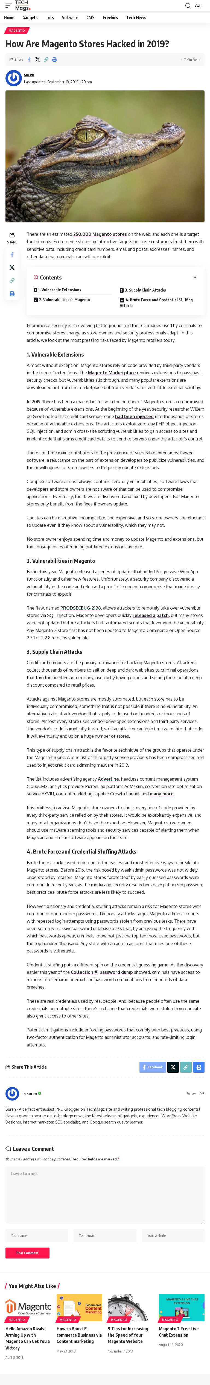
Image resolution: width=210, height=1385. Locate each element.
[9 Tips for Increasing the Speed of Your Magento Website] (130, 1307)
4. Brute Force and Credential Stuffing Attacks (156, 303)
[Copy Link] (46, 59)
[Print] (54, 59)
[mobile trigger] (10, 5)
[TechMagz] (23, 5)
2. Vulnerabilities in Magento (64, 299)
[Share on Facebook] (29, 59)
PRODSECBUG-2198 (80, 608)
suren (29, 74)
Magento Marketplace (112, 372)
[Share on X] (37, 59)
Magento (17, 30)
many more (162, 793)
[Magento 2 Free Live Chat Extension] (182, 1307)
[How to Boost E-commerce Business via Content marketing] (79, 1307)
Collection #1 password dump (102, 972)
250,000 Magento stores (100, 234)
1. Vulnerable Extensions (59, 289)
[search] (188, 5)
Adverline (108, 779)
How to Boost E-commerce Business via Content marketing (79, 1335)
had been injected (134, 416)
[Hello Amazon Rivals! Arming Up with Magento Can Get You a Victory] (28, 1307)
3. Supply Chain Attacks (145, 290)
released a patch (151, 615)
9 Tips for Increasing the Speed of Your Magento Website (128, 1335)
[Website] (202, 1094)
